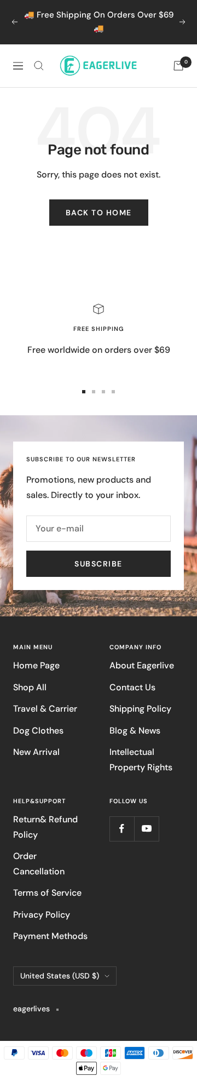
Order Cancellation (39, 863)
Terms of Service (47, 892)
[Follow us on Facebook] (121, 828)
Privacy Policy (41, 914)
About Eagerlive (141, 665)
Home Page (36, 665)
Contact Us (132, 687)
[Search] (39, 66)
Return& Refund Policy (45, 827)
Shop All (30, 687)
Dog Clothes (38, 730)
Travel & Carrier (45, 708)
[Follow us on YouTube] (146, 828)
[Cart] (178, 66)
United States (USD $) (59, 976)
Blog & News (134, 730)
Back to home (99, 212)
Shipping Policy (140, 708)
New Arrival (36, 752)
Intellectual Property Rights (140, 759)
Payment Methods (50, 936)
